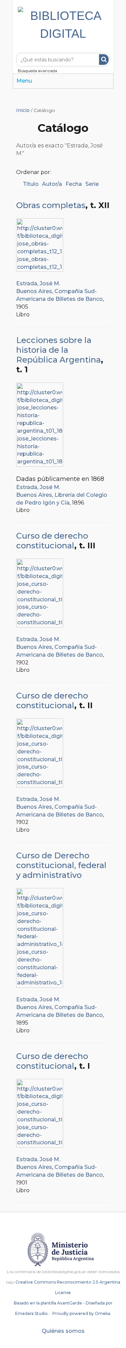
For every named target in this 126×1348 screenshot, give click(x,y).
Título (31, 184)
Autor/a (52, 184)
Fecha (74, 184)
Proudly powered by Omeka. (81, 1313)
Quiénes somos (63, 1331)
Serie (92, 184)
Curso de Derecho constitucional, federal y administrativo (61, 865)
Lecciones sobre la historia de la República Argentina (58, 350)
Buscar (104, 59)
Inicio (23, 110)
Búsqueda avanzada (37, 70)
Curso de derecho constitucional (52, 540)
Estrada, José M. (38, 283)
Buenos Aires (34, 291)
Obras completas (50, 205)
